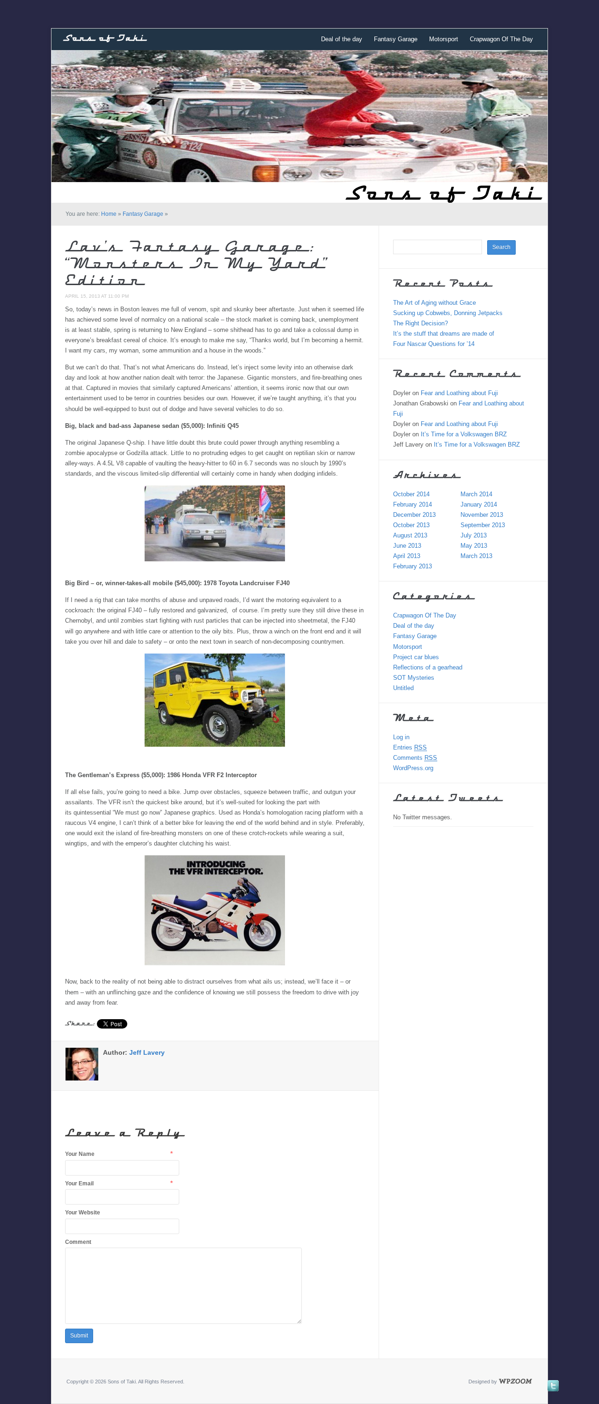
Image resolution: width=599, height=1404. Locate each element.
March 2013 (476, 555)
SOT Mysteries (413, 677)
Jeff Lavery (147, 1052)
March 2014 (476, 494)
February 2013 (412, 566)
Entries (410, 747)
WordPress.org (413, 768)
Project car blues (416, 657)
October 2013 (411, 525)
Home (109, 214)
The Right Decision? (420, 323)
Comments (415, 757)
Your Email (79, 1183)
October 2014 (411, 494)
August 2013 (410, 535)
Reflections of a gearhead (427, 667)
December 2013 (414, 514)
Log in (401, 737)
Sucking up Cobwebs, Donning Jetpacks (448, 312)
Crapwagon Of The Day (501, 39)
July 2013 (473, 535)
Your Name (80, 1154)
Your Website (82, 1212)
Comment (78, 1242)
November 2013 (481, 514)
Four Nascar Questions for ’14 (434, 343)
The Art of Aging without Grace (434, 302)
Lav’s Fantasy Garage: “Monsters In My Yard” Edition (197, 265)
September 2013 (482, 525)
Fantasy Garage (395, 39)
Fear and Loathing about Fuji (459, 393)
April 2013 (406, 555)
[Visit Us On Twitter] (553, 1385)
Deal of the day (341, 39)
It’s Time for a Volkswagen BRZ (464, 434)
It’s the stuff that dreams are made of (443, 333)
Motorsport (443, 39)
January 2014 (478, 504)
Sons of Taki (104, 39)
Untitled (403, 687)
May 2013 (473, 545)
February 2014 (412, 504)
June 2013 (407, 545)
